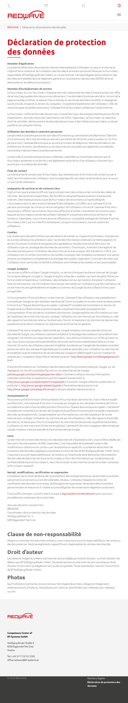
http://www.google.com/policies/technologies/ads (35, 381)
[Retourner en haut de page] (121, 696)
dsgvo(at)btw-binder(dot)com (79, 493)
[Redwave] (26, 15)
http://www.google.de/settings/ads (41, 385)
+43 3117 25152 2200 (23, 656)
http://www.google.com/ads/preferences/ (31, 389)
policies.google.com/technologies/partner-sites (34, 374)
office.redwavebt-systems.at (23, 659)
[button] (119, 6)
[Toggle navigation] (119, 15)
